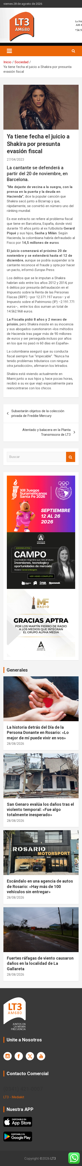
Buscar (70, 457)
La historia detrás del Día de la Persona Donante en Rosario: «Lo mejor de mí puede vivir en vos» (38, 732)
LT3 (53, 1158)
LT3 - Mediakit (13, 1097)
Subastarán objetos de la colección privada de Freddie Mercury (37, 413)
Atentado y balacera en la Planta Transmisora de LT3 (46, 432)
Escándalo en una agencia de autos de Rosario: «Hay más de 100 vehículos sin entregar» (40, 886)
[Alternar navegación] (9, 51)
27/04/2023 (15, 159)
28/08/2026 (15, 743)
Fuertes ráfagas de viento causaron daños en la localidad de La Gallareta (40, 963)
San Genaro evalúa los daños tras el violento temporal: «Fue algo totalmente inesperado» (40, 809)
